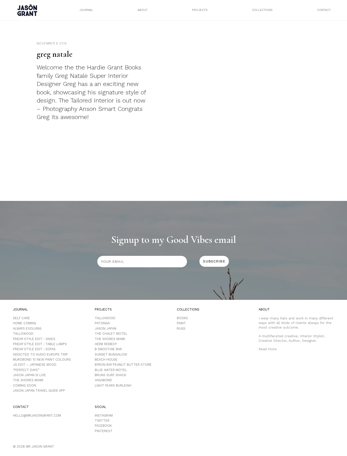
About (142, 10)
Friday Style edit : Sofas (34, 349)
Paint (181, 323)
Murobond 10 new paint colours (42, 359)
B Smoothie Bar (108, 349)
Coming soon (24, 385)
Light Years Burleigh (113, 385)
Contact (324, 10)
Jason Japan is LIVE (29, 375)
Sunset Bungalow (111, 354)
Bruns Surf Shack (110, 375)
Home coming (24, 323)
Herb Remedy (106, 344)
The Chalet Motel (111, 333)
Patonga (102, 323)
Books (182, 318)
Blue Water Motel (111, 370)
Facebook (103, 426)
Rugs (181, 328)
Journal (86, 10)
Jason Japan (105, 328)
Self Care (21, 318)
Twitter (102, 420)
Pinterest (104, 431)
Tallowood (23, 333)
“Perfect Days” (26, 370)
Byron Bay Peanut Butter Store (123, 364)
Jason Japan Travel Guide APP (39, 390)
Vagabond (103, 380)
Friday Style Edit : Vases (34, 339)
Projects (200, 10)
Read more (268, 349)
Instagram (104, 415)
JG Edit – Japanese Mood (34, 364)
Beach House (106, 359)
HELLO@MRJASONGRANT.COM (37, 415)
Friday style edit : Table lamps (40, 344)
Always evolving (27, 328)
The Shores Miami (28, 380)
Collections (262, 10)
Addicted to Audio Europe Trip (40, 354)
